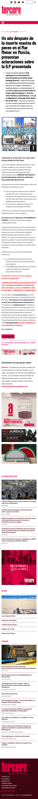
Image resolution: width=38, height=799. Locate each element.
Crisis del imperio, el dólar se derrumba (16, 736)
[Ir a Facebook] (11, 2)
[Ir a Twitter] (15, 2)
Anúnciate (6, 781)
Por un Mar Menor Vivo (21, 343)
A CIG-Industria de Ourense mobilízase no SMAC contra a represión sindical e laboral (19, 540)
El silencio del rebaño (9, 620)
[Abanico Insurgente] (19, 458)
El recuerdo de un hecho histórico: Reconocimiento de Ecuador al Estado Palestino (19, 667)
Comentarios (7, 783)
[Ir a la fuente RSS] (23, 2)
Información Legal (9, 785)
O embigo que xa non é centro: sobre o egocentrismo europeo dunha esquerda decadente (16, 685)
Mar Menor (8, 343)
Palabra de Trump (8, 629)
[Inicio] (11, 10)
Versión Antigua (8, 787)
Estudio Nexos (27, 795)
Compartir (8, 336)
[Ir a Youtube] (19, 2)
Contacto (6, 776)
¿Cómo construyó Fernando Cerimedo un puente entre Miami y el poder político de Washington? (16, 727)
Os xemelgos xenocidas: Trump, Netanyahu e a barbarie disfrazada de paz (18, 701)
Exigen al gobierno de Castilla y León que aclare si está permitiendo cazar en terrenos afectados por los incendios (19, 520)
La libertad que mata (9, 625)
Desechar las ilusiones (10, 694)
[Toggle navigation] (3, 22)
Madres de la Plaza (8, 633)
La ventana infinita (8, 616)
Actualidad (13, 31)
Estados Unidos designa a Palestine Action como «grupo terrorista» (17, 511)
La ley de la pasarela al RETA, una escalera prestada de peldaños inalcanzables (17, 710)
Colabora (6, 779)
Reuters (5, 367)
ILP (3, 343)
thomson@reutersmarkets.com (15, 386)
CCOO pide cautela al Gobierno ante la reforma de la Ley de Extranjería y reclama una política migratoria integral (18, 530)
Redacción (5, 31)
